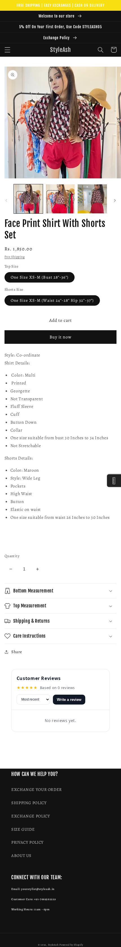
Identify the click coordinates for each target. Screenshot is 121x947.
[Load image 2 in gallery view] (60, 198)
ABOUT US (21, 855)
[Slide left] (6, 200)
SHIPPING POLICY (28, 803)
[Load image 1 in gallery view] (28, 198)
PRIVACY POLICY (27, 842)
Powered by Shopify (71, 944)
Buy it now (61, 337)
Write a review (69, 699)
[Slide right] (115, 200)
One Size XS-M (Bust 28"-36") (39, 277)
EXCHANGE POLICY (30, 816)
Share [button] (16, 652)
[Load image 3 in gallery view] (92, 198)
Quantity (12, 556)
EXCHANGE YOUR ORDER (36, 789)
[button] (7, 49)
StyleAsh (53, 944)
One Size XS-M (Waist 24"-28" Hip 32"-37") (52, 300)
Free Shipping (15, 257)
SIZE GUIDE (23, 829)
